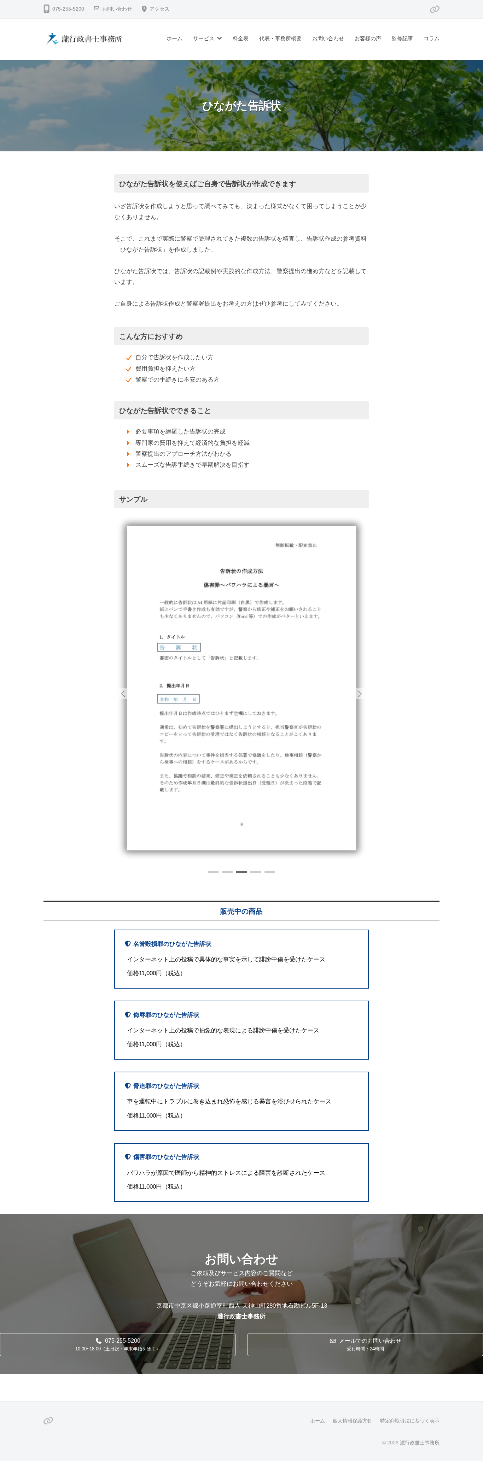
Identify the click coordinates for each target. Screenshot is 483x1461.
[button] (359, 693)
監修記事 (402, 38)
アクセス (159, 9)
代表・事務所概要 (280, 38)
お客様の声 (368, 38)
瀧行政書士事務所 (420, 1442)
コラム (432, 38)
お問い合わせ (117, 9)
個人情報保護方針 (352, 1421)
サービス (203, 38)
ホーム (174, 38)
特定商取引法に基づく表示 (410, 1421)
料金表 (241, 38)
